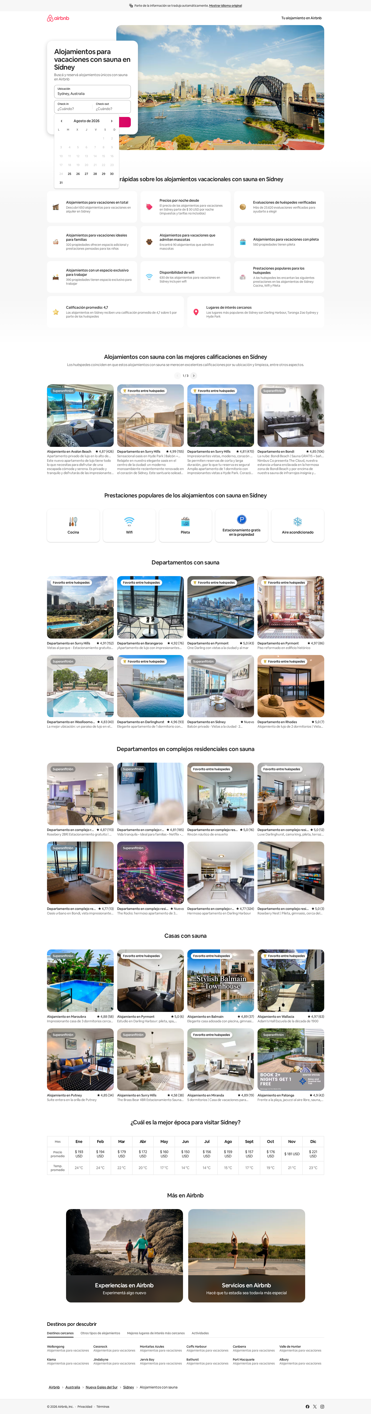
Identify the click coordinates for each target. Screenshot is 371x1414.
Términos (102, 1407)
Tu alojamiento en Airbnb (301, 18)
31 (61, 183)
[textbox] (73, 108)
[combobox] (92, 93)
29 (103, 174)
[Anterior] (177, 375)
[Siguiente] (193, 375)
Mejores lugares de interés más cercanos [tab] (156, 1333)
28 (95, 174)
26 (78, 174)
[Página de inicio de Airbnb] (58, 18)
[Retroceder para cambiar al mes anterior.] (61, 121)
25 (69, 174)
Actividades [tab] (200, 1333)
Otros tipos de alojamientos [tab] (100, 1333)
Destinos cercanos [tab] (60, 1333)
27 (86, 174)
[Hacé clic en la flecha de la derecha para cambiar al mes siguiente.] (111, 121)
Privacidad (85, 1407)
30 (112, 174)
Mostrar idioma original (225, 6)
